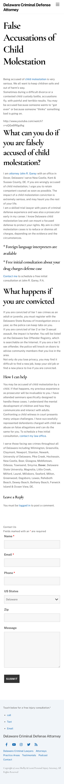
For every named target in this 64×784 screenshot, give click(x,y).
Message (10, 628)
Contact (7, 759)
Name (9, 536)
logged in (24, 505)
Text (9, 721)
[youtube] (14, 744)
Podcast (43, 755)
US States (11, 591)
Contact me (10, 276)
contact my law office (33, 436)
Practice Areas (11, 755)
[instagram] (21, 744)
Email (9, 554)
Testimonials (29, 755)
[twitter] (28, 744)
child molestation (35, 79)
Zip (6, 609)
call (9, 715)
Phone (9, 573)
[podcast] (36, 744)
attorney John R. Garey (23, 173)
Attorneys (41, 750)
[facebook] (6, 744)
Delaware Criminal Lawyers (18, 750)
